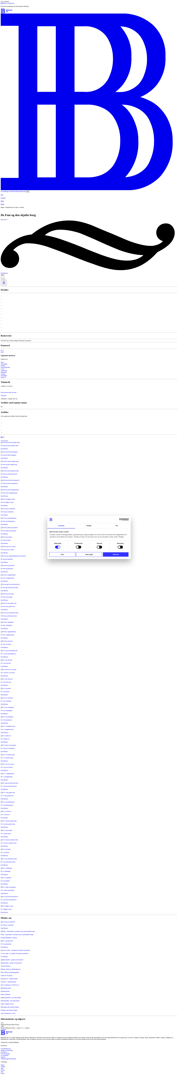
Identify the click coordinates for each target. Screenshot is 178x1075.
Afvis (62, 554)
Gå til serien (4, 441)
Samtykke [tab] (61, 525)
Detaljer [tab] (89, 525)
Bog (2, 275)
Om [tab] (117, 525)
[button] (89, 1023)
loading (3, 279)
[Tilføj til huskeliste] (4, 283)
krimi (2, 352)
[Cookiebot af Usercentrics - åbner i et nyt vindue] (120, 519)
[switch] (78, 547)
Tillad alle (116, 554)
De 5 (6, 219)
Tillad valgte (89, 554)
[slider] (89, 210)
